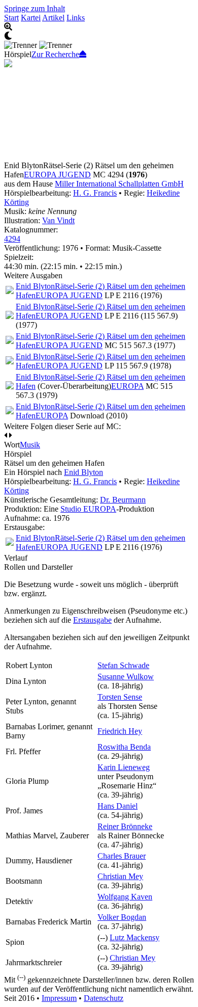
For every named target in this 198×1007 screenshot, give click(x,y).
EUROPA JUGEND (57, 174)
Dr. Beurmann (123, 499)
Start (11, 17)
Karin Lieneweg (123, 767)
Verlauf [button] (15, 557)
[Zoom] (99, 27)
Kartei (31, 17)
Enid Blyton (83, 472)
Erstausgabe (92, 620)
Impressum (59, 998)
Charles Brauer (121, 856)
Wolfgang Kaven (124, 896)
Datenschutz (103, 998)
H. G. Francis (95, 193)
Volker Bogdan (121, 917)
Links (76, 17)
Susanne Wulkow (125, 676)
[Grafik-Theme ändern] (99, 36)
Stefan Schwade (123, 665)
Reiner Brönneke (124, 826)
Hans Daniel (117, 806)
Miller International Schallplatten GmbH (119, 183)
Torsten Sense (119, 697)
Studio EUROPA (88, 509)
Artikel (53, 17)
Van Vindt (58, 220)
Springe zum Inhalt (34, 8)
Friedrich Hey (119, 731)
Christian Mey (120, 876)
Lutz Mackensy (134, 937)
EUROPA (127, 386)
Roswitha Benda (124, 747)
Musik (30, 444)
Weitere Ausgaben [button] (33, 275)
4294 (12, 238)
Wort (12, 444)
